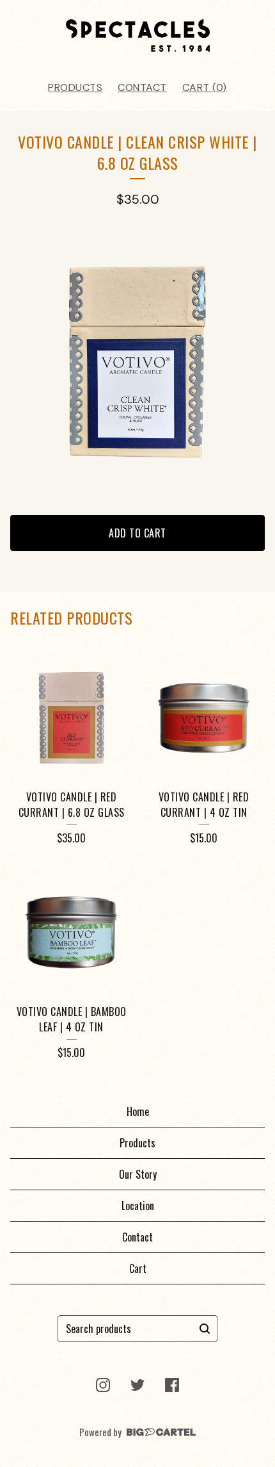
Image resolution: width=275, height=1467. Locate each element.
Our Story (138, 1174)
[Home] (138, 35)
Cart (137, 1268)
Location (138, 1205)
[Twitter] (137, 1385)
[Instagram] (103, 1385)
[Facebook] (172, 1385)
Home (138, 1111)
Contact (142, 87)
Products (75, 87)
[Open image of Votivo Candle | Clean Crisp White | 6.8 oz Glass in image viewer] (137, 361)
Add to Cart (137, 533)
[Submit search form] (204, 1328)
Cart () (204, 87)
